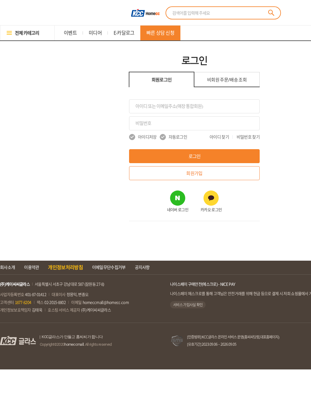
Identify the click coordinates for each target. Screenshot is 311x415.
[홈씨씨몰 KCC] (144, 13)
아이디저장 (147, 137)
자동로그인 (178, 137)
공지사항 (142, 267)
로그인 (194, 156)
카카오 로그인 (211, 210)
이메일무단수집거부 (109, 267)
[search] (271, 12)
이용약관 (31, 267)
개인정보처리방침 (65, 267)
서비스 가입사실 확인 (188, 305)
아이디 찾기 (219, 137)
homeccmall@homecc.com (106, 302)
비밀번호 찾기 (248, 137)
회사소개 (7, 267)
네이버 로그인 (177, 210)
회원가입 (194, 173)
